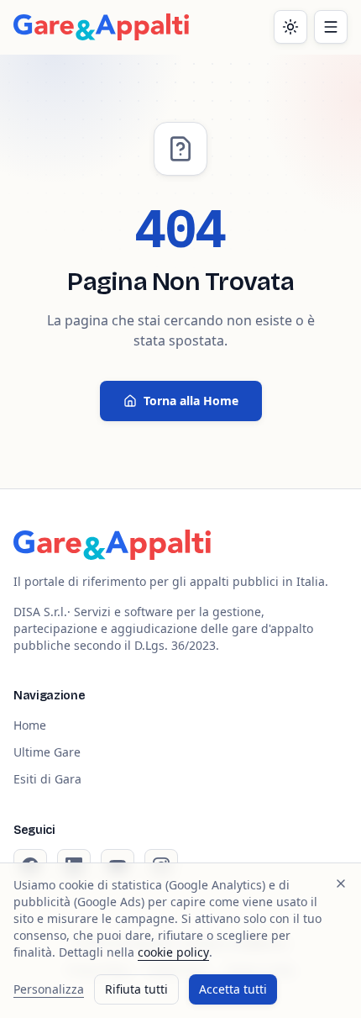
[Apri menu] (331, 27)
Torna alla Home (191, 401)
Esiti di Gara (47, 779)
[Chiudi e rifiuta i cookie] (341, 883)
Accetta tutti (233, 989)
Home (29, 725)
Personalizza (48, 989)
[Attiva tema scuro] (290, 27)
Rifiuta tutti (136, 989)
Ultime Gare (47, 752)
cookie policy (173, 952)
